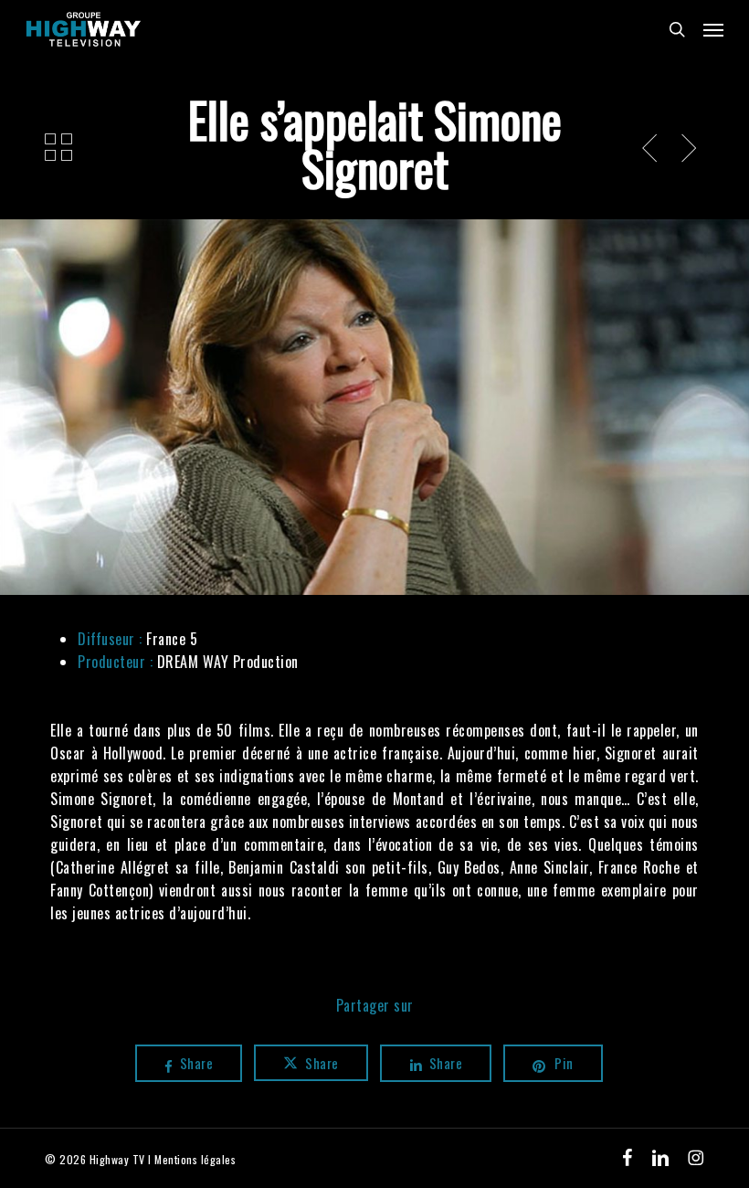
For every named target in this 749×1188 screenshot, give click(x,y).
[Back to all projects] (59, 147)
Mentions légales (195, 1159)
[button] (713, 29)
